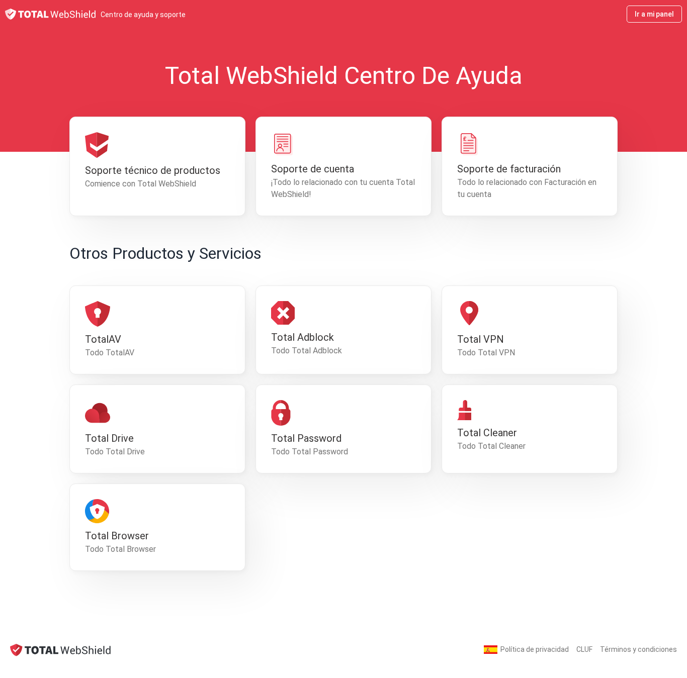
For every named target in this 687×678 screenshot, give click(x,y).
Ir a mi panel (654, 14)
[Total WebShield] (60, 649)
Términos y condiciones (638, 649)
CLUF (584, 649)
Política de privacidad (534, 649)
